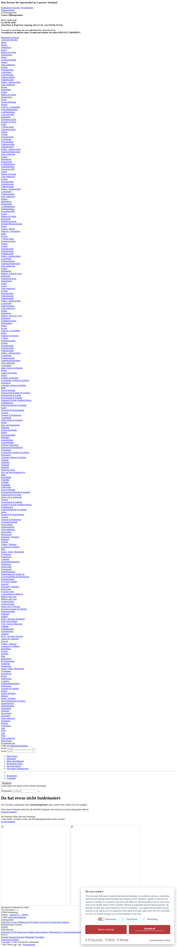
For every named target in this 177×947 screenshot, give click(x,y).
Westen (4, 62)
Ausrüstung (6, 417)
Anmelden (11, 778)
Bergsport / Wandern (10, 537)
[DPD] (4, 927)
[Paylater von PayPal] (39, 922)
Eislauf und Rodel (9, 373)
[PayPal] (5, 922)
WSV (3, 731)
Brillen (4, 375)
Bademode (6, 276)
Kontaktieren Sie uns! (11, 7)
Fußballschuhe (7, 80)
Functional (132, 919)
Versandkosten (27, 7)
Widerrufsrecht (55, 932)
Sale (3, 733)
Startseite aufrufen (9, 812)
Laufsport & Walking (10, 547)
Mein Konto (6, 741)
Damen (4, 199)
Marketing (152, 919)
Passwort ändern (14, 766)
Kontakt (4, 937)
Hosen (4, 57)
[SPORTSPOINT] (9, 40)
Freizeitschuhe (7, 75)
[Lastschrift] (55, 922)
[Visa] (13, 922)
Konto (21, 937)
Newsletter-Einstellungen (18, 768)
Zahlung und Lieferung (38, 932)
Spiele (3, 408)
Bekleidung (6, 47)
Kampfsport (6, 557)
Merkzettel (11, 758)
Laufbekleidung (8, 164)
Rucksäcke (6, 383)
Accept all (149, 929)
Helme (4, 370)
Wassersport (6, 534)
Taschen (4, 413)
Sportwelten (6, 567)
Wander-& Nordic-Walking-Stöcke (16, 400)
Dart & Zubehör (8, 390)
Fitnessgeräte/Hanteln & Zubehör (15, 393)
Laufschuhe (6, 72)
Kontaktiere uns (8, 743)
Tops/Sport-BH (8, 169)
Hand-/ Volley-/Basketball (12, 552)
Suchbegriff (6, 791)
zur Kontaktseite (8, 821)
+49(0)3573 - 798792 (18, 915)
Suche (3, 748)
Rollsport (5, 539)
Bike (3, 549)
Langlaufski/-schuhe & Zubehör (15, 380)
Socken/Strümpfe (8, 60)
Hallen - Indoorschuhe (11, 82)
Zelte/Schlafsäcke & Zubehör (14, 405)
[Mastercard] (23, 922)
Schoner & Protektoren (11, 415)
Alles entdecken (8, 65)
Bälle (3, 388)
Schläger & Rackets (9, 378)
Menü (3, 42)
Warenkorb (14, 937)
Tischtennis (6, 554)
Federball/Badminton (10, 562)
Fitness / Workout (8, 544)
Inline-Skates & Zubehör (12, 368)
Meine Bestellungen (15, 761)
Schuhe (4, 67)
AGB (13, 932)
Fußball (4, 542)
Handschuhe (6, 55)
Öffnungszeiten (8, 10)
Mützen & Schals (8, 52)
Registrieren (12, 776)
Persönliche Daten (15, 763)
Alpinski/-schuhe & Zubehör (13, 385)
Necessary (111, 919)
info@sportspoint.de (17, 917)
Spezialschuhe (7, 70)
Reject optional (106, 929)
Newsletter (39, 937)
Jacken (4, 50)
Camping (5, 559)
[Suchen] (39, 791)
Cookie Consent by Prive (160, 940)
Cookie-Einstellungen (71, 932)
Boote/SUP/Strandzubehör (12, 410)
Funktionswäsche (8, 278)
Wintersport (6, 564)
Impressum (6, 932)
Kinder (4, 311)
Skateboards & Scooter (11, 395)
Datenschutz (21, 932)
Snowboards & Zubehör (11, 398)
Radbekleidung (7, 167)
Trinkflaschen (7, 403)
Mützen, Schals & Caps (11, 273)
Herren (4, 87)
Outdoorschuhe (8, 77)
